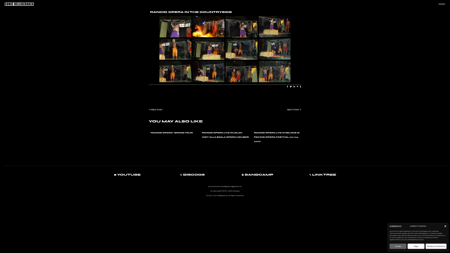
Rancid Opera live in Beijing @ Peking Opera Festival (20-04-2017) (277, 137)
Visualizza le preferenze (436, 246)
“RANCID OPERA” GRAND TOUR (171, 133)
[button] (445, 226)
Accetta (398, 246)
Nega (416, 246)
